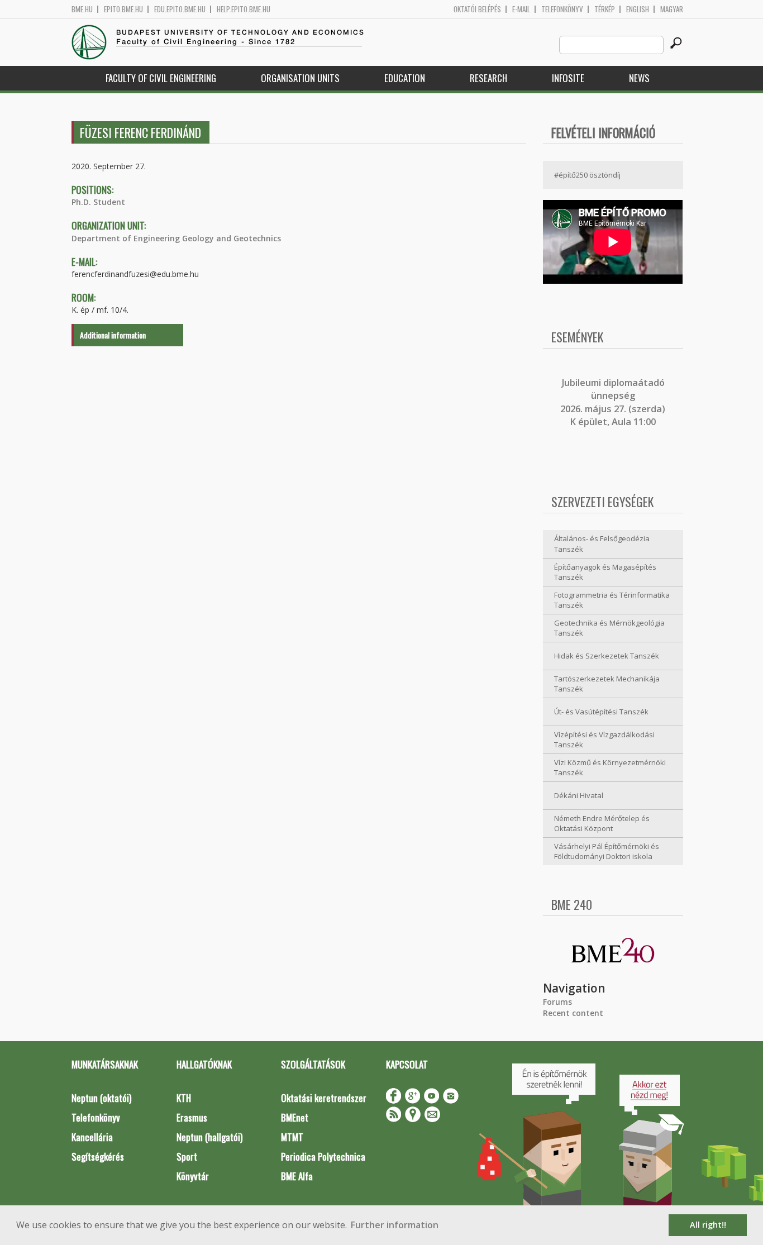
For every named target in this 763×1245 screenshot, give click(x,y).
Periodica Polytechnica (323, 1156)
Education (404, 78)
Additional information (113, 335)
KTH (184, 1098)
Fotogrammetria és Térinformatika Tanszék (612, 600)
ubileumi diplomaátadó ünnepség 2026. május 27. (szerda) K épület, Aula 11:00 (612, 402)
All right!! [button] (708, 1224)
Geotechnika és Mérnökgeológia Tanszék (609, 628)
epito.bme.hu (123, 9)
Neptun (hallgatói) (209, 1137)
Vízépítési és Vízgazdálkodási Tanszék (604, 739)
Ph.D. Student (98, 202)
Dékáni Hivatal (578, 795)
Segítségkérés (97, 1156)
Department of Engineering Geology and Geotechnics (176, 238)
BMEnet (294, 1117)
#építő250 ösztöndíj (587, 175)
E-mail (521, 9)
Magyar (671, 9)
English (637, 9)
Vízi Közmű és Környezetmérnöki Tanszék (610, 767)
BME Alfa (297, 1176)
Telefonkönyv (562, 9)
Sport (187, 1156)
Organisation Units (300, 78)
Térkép (604, 9)
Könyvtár (193, 1176)
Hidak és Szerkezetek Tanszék (606, 656)
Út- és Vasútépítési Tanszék (601, 712)
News (639, 78)
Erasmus (192, 1117)
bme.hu (82, 9)
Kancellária (92, 1137)
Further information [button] (394, 1225)
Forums (557, 1001)
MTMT (292, 1137)
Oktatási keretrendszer (323, 1098)
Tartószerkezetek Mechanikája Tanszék (607, 684)
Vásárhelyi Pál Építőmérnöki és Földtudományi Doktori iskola (606, 851)
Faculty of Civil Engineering (161, 78)
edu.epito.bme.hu (180, 9)
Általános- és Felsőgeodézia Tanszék (602, 543)
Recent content (573, 1013)
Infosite (568, 78)
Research (488, 78)
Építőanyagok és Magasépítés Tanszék (605, 572)
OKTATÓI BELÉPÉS (477, 9)
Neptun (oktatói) (101, 1098)
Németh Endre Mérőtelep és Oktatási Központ (602, 823)
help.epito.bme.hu (243, 9)
